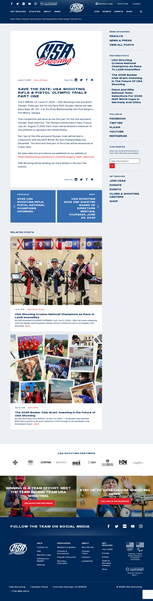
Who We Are (88, 547)
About (47, 11)
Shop (129, 11)
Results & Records (66, 557)
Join (96, 11)
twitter (116, 123)
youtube (117, 131)
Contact (136, 4)
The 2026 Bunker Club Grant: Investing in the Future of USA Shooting (127, 79)
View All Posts (122, 44)
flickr (115, 127)
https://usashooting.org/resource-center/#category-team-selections (56, 156)
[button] (75, 80)
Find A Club (122, 4)
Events (118, 11)
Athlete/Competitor (66, 547)
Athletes (34, 11)
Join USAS (118, 180)
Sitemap (41, 565)
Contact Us (42, 547)
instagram (118, 136)
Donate (106, 11)
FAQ (39, 551)
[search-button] (141, 11)
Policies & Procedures (63, 552)
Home (12, 19)
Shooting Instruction (62, 562)
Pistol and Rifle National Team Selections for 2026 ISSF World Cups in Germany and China (127, 96)
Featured (25, 19)
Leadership (87, 561)
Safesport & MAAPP (43, 560)
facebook (118, 118)
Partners (86, 557)
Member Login (106, 4)
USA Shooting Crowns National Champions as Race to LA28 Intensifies (126, 65)
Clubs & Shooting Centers (124, 195)
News (57, 11)
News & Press (40, 80)
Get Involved (18, 11)
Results (116, 36)
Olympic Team (86, 552)
